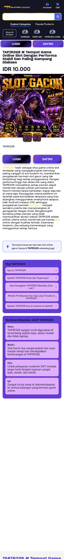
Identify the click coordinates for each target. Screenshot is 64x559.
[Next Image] (61, 106)
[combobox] (29, 16)
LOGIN (16, 43)
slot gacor (35, 205)
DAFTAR (48, 43)
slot (57, 219)
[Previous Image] (2, 106)
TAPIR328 (9, 167)
